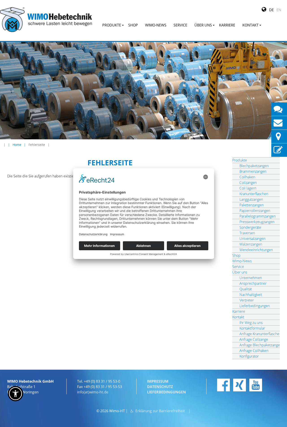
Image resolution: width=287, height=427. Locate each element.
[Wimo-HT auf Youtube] (255, 385)
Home (17, 144)
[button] (15, 393)
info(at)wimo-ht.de (92, 392)
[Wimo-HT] (46, 19)
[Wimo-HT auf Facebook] (223, 385)
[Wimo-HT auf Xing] (239, 385)
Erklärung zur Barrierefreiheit (160, 410)
